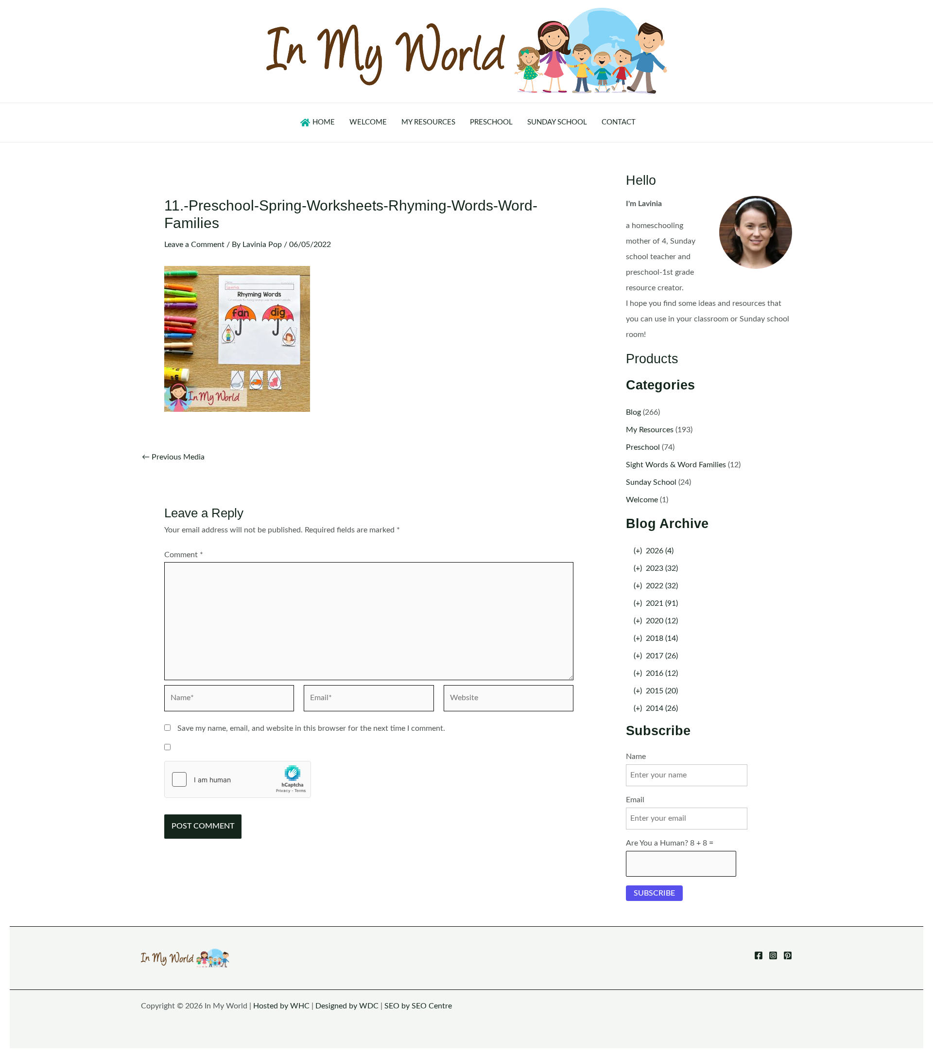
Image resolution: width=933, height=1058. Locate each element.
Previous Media (173, 457)
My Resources (650, 430)
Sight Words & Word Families (676, 465)
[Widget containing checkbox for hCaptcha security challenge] (237, 779)
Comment (183, 555)
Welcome (642, 500)
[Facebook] (758, 955)
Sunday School (651, 482)
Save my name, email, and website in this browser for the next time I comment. (311, 728)
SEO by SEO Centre (418, 1006)
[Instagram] (773, 955)
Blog (633, 412)
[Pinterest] (787, 955)
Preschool (643, 447)
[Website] (508, 700)
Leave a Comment (194, 244)
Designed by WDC (347, 1006)
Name (636, 756)
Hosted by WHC (281, 1006)
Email (635, 800)
